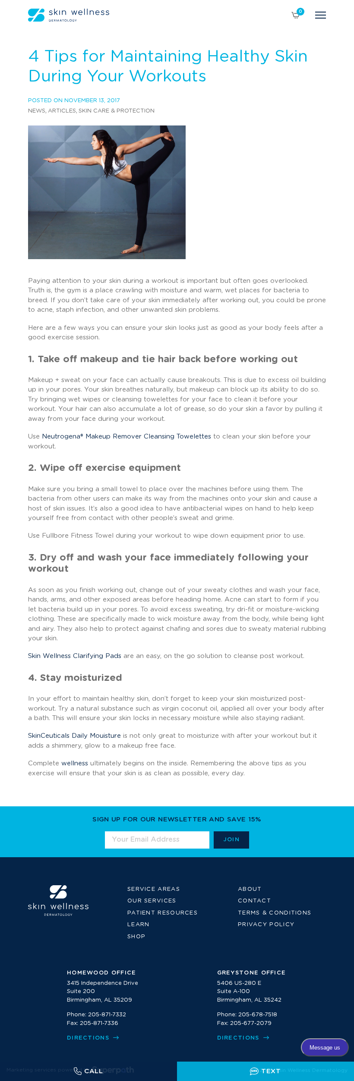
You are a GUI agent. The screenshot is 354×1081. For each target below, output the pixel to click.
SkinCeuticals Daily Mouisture (74, 736)
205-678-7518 (257, 1015)
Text (271, 1071)
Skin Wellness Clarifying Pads (74, 656)
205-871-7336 (99, 1023)
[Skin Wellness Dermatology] (68, 15)
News (36, 111)
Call (93, 1071)
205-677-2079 (251, 1023)
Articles (62, 111)
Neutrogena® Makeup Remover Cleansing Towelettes (126, 436)
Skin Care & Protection (117, 111)
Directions (89, 1038)
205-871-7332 (107, 1015)
